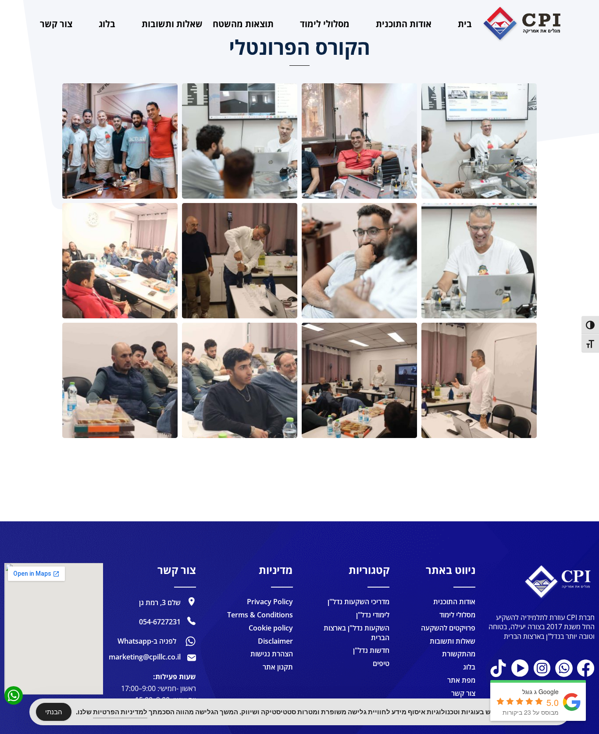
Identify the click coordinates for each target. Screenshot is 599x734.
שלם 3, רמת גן (160, 602)
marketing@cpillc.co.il (145, 657)
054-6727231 (160, 622)
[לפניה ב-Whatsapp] (190, 641)
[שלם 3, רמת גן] (191, 601)
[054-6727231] (191, 620)
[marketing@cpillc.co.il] (191, 657)
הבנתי (53, 712)
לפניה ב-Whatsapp (147, 641)
